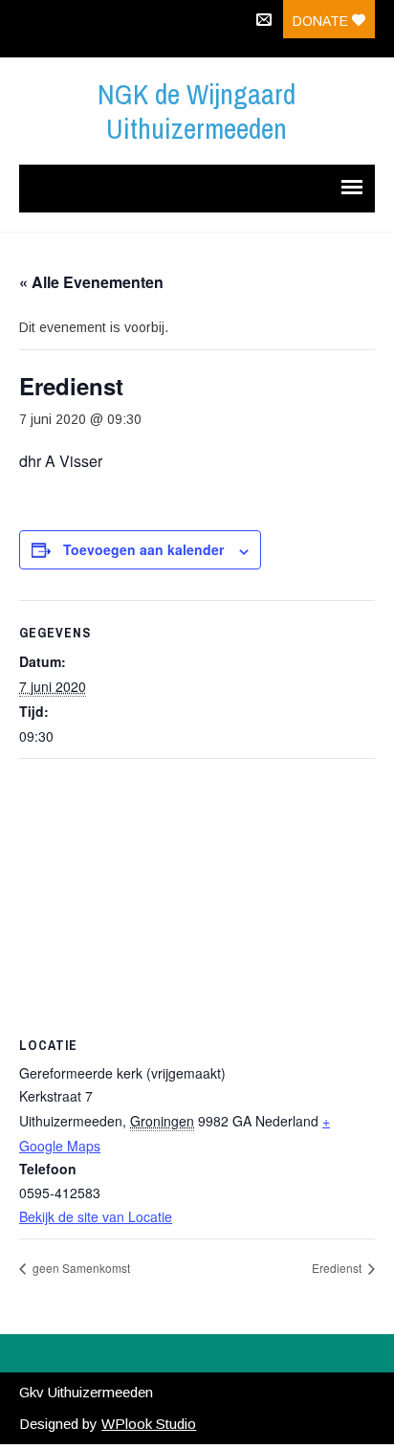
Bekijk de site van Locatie (95, 1216)
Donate (322, 21)
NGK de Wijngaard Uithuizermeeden (197, 111)
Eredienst (338, 1268)
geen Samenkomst (80, 1268)
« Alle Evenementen (91, 282)
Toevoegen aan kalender (143, 549)
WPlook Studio (148, 1424)
